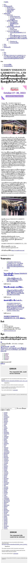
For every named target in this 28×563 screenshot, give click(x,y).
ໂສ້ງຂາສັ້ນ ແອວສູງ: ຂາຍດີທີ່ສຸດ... (14, 287)
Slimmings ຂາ (13, 41)
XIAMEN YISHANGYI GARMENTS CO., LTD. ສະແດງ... (15, 317)
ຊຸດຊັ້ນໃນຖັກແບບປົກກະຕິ (13, 26)
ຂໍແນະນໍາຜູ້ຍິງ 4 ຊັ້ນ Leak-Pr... (13, 300)
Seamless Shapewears (15, 17)
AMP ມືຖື (12, 346)
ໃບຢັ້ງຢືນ (9, 12)
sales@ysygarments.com (10, 330)
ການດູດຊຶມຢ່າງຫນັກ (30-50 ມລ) (18, 37)
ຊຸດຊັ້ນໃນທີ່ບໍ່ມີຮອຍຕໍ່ (12, 20)
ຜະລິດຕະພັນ (7, 13)
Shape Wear (10, 15)
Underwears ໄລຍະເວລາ (13, 31)
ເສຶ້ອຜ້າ (12, 25)
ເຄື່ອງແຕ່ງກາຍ (4, 348)
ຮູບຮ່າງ (2, 349)
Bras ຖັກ (12, 28)
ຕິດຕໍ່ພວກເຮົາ (7, 47)
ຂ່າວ (5, 44)
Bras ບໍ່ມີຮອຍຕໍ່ (13, 22)
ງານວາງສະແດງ (11, 9)
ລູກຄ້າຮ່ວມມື (10, 10)
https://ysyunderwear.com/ (18, 250)
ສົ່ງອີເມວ (3, 363)
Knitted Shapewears (15, 16)
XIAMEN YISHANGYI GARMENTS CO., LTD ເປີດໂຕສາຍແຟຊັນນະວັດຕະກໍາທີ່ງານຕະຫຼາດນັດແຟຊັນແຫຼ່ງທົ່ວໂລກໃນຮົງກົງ (15, 57)
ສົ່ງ (1, 342)
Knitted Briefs (13, 29)
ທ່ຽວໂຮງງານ (10, 7)
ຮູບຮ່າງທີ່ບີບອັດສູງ (21, 348)
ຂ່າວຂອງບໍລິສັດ (8, 64)
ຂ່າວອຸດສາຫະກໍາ (8, 66)
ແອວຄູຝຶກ (12, 19)
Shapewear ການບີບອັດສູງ (11, 349)
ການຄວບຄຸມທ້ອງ (14, 42)
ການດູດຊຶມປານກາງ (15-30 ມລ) (18, 35)
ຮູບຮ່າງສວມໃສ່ (12, 348)
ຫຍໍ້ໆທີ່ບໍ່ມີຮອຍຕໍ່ (14, 23)
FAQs (5, 45)
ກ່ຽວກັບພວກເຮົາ (8, 6)
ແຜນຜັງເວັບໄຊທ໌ (5, 346)
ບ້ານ (5, 4)
